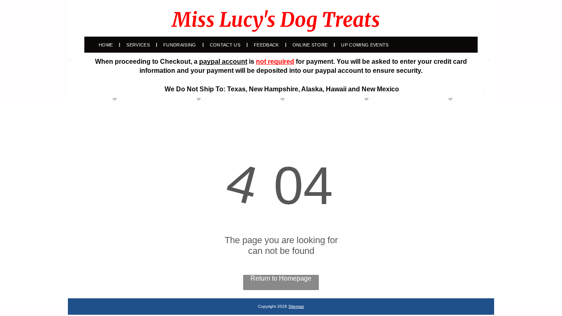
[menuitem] (106, 45)
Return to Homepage (281, 278)
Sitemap (296, 306)
